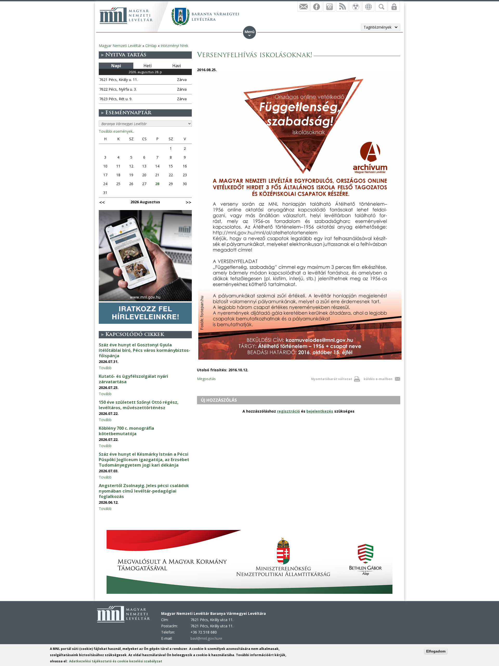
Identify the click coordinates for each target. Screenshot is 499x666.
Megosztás (206, 378)
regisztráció (288, 411)
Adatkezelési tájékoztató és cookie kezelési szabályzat (115, 661)
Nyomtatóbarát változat (331, 379)
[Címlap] (126, 15)
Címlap (151, 45)
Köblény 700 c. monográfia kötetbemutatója (126, 430)
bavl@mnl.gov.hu (206, 638)
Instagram (329, 6)
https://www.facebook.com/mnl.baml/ (316, 6)
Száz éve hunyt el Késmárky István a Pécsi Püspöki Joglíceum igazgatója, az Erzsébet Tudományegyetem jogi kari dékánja (144, 459)
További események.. (116, 131)
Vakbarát (355, 6)
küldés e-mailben (378, 379)
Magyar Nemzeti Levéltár (120, 45)
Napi (116, 66)
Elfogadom (435, 651)
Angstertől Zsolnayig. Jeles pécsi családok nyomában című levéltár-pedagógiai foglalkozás (144, 491)
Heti (147, 66)
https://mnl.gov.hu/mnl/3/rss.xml (342, 6)
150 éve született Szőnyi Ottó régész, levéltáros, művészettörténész (139, 405)
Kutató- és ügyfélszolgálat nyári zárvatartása (133, 379)
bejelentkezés (319, 411)
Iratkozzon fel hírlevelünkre (303, 6)
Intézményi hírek (174, 45)
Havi (176, 66)
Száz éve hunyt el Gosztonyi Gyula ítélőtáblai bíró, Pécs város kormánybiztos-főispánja (144, 350)
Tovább (105, 367)
